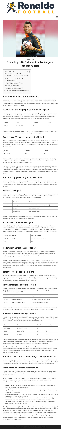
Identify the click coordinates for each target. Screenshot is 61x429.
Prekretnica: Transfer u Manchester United (16, 77)
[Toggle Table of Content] (27, 71)
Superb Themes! (43, 427)
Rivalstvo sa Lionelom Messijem (14, 82)
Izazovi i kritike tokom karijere (12, 85)
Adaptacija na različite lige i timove (14, 88)
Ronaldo (10, 103)
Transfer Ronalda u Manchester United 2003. (14, 140)
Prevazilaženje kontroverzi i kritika (14, 87)
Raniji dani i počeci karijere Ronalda (13, 73)
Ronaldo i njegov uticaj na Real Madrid (14, 78)
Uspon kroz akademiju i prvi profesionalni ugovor (18, 75)
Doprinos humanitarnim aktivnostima (15, 92)
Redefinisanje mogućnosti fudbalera (16, 83)
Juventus (19, 334)
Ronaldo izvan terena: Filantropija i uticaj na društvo (17, 90)
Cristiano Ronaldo (41, 100)
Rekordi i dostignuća (11, 80)
